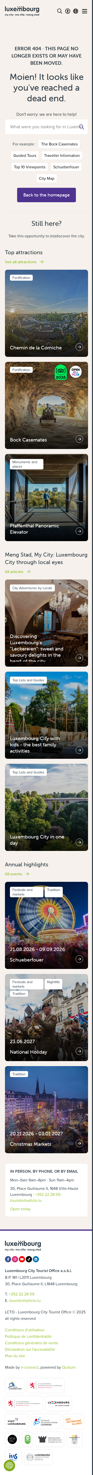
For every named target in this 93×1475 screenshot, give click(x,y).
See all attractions (21, 261)
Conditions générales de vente (31, 1343)
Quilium (69, 1367)
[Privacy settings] (9, 1465)
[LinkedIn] (36, 1259)
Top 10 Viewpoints (29, 167)
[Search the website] (59, 11)
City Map (46, 178)
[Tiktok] (29, 1259)
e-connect (29, 1367)
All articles (14, 571)
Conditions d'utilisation (25, 1330)
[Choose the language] (75, 11)
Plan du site (15, 1355)
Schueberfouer (66, 167)
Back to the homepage (46, 195)
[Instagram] (15, 1259)
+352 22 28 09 (47, 1194)
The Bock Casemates (59, 144)
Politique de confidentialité (28, 1336)
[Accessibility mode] (67, 11)
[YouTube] (22, 1259)
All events (14, 873)
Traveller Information (62, 155)
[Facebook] (8, 1259)
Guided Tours (24, 155)
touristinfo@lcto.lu (26, 1200)
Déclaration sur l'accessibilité (30, 1349)
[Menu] (84, 11)
